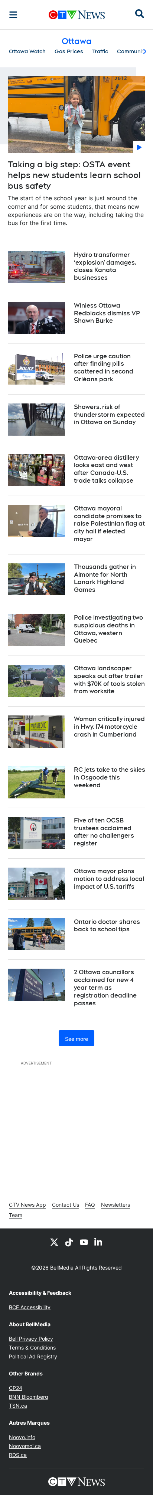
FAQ (90, 1204)
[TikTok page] (69, 1241)
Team (15, 1215)
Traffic (100, 51)
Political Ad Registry (33, 1356)
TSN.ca (18, 1405)
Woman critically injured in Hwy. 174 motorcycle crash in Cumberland (109, 726)
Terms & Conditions (32, 1347)
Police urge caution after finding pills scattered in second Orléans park (103, 368)
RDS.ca (18, 1455)
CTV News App (27, 1204)
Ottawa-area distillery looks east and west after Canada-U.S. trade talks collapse (106, 469)
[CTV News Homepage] (77, 14)
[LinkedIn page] (98, 1241)
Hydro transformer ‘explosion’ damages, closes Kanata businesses (105, 266)
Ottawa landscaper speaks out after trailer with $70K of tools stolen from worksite (109, 680)
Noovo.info (22, 1437)
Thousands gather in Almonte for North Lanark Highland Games (105, 578)
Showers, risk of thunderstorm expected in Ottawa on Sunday (109, 414)
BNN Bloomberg (28, 1397)
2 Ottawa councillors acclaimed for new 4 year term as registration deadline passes (105, 987)
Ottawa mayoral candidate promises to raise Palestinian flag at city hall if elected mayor (109, 524)
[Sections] (13, 14)
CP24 (15, 1388)
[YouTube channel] (83, 1241)
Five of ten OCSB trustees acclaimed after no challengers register (104, 832)
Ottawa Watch (27, 51)
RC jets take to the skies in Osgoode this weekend (109, 777)
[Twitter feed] (54, 1241)
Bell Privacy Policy (31, 1338)
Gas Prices (69, 51)
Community (132, 51)
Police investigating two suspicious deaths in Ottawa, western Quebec (108, 629)
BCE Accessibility (30, 1307)
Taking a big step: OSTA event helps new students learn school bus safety (74, 175)
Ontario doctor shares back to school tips (107, 925)
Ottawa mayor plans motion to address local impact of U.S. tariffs (109, 879)
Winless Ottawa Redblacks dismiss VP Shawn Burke (107, 313)
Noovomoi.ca (25, 1446)
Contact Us (65, 1204)
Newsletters (115, 1204)
